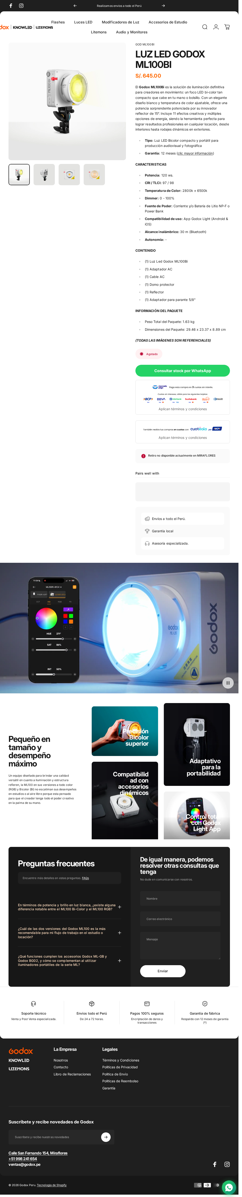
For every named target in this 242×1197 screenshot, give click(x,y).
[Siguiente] (163, 5)
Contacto (61, 1067)
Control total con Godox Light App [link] (203, 822)
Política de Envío (115, 1074)
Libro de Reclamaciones (72, 1074)
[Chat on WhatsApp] (229, 1187)
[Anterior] (75, 5)
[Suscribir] (106, 1137)
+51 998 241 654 (23, 1158)
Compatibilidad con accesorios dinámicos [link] (130, 783)
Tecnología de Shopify (52, 1185)
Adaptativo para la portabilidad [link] (203, 767)
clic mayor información (195, 153)
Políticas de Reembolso (120, 1081)
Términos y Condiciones (120, 1060)
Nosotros (61, 1060)
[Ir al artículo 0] (19, 174)
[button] (228, 683)
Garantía (108, 1088)
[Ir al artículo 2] (44, 174)
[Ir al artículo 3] (69, 174)
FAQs (85, 878)
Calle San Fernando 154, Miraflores (38, 1153)
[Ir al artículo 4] (94, 174)
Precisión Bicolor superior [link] (136, 737)
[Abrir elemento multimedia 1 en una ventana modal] (67, 101)
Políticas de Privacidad (120, 1067)
